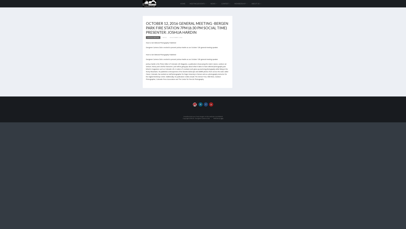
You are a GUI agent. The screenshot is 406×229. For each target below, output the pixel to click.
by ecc (165, 37)
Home (182, 4)
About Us (256, 4)
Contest (225, 4)
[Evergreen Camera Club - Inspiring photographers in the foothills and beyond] (149, 4)
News (213, 4)
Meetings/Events (197, 4)
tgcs (222, 118)
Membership (240, 4)
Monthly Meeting (153, 37)
